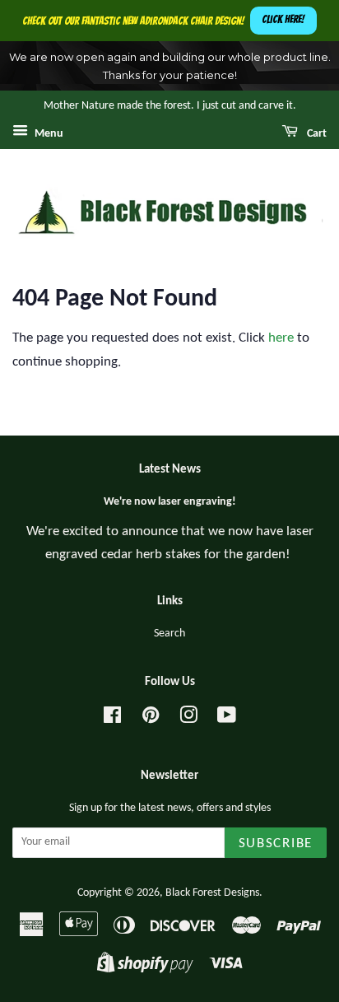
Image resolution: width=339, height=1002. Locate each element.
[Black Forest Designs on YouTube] (226, 719)
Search (169, 633)
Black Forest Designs (212, 893)
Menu (47, 134)
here (281, 338)
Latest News (170, 470)
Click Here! (283, 19)
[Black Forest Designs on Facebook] (112, 719)
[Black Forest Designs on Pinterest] (151, 719)
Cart (315, 134)
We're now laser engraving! (170, 502)
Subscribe (276, 844)
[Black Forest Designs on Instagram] (188, 719)
